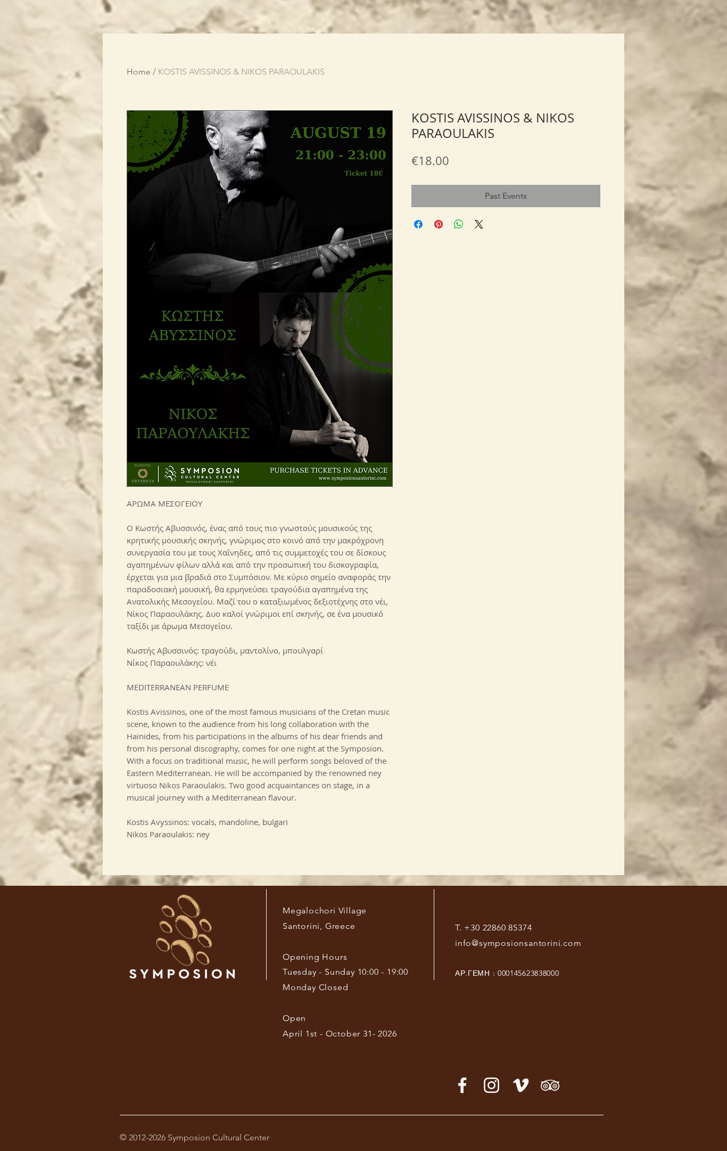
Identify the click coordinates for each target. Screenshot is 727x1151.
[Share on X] (479, 224)
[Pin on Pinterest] (438, 224)
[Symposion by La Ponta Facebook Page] (462, 1085)
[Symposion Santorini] (491, 1085)
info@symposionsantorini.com (518, 943)
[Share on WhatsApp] (458, 224)
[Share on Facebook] (418, 224)
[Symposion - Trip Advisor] (550, 1085)
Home (139, 72)
